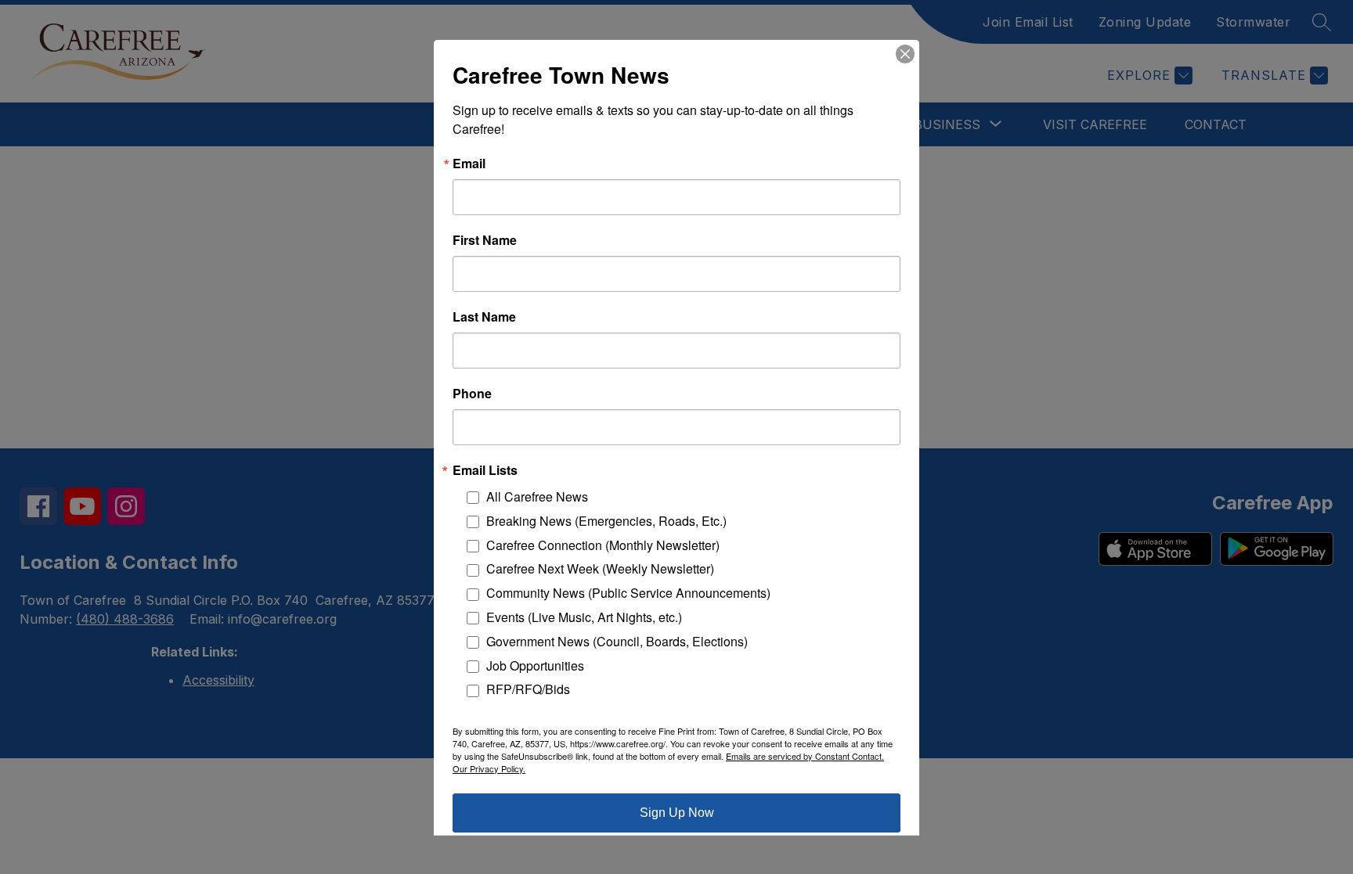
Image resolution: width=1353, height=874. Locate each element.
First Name (485, 239)
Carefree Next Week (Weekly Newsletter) (600, 568)
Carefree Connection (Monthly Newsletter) (603, 544)
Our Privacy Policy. (489, 767)
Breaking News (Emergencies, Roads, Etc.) (606, 520)
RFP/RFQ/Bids (528, 689)
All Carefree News (537, 496)
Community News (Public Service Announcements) (628, 593)
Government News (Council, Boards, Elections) (617, 640)
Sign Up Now (677, 811)
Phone (472, 393)
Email (469, 162)
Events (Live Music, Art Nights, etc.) (584, 616)
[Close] (905, 53)
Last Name (484, 316)
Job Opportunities (535, 665)
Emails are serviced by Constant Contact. (805, 755)
